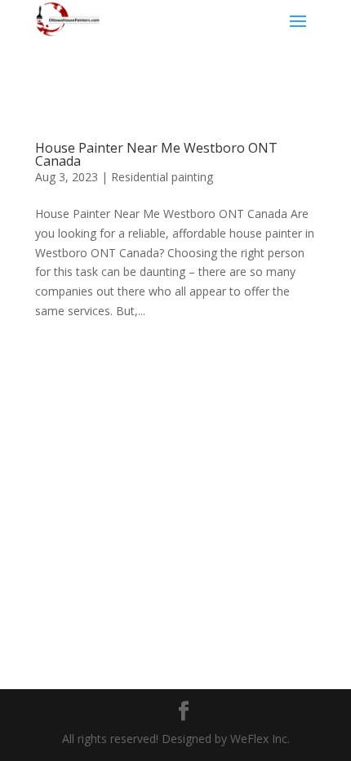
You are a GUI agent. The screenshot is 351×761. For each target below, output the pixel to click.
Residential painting (162, 177)
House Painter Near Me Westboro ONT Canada (156, 154)
